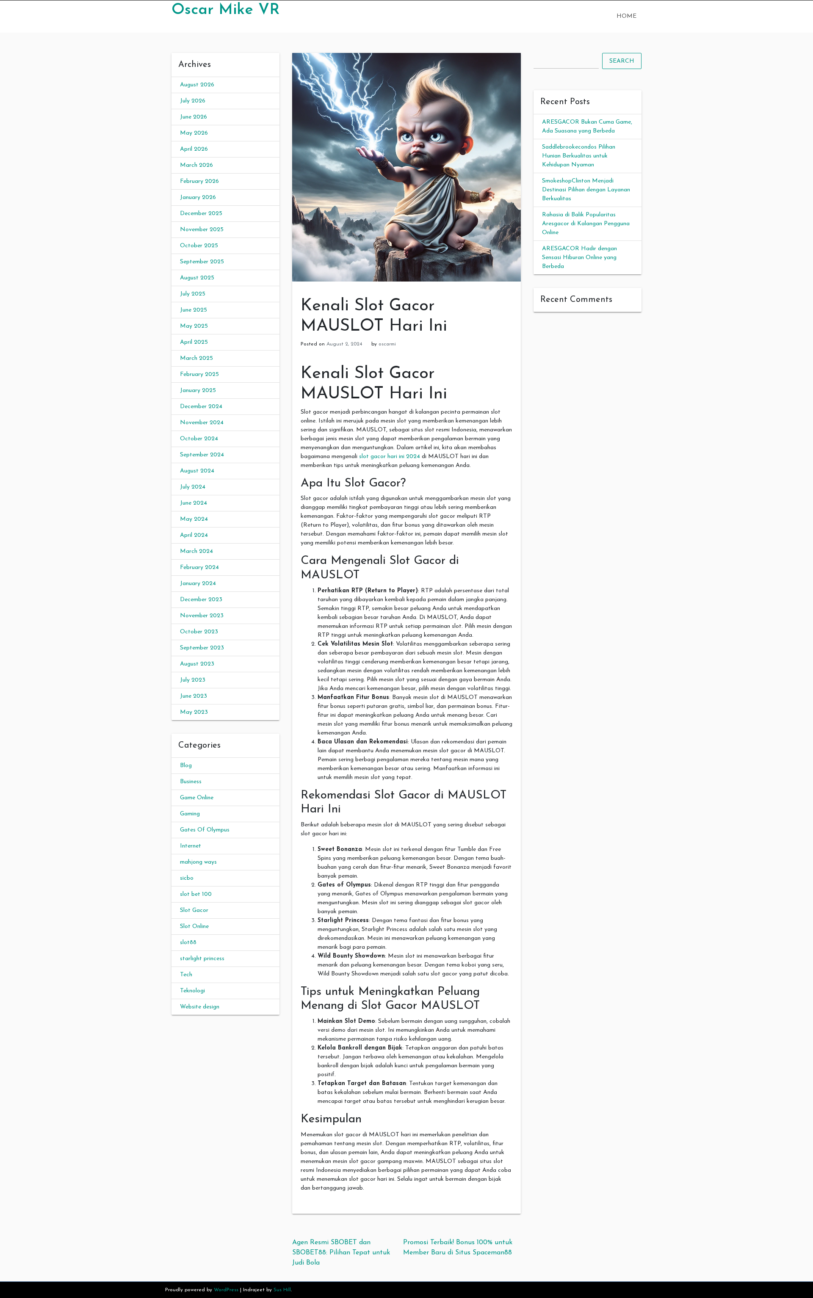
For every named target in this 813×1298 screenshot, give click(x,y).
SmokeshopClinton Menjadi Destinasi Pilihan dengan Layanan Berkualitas (586, 190)
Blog (186, 765)
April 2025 (194, 342)
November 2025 (202, 229)
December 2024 (201, 406)
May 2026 (194, 133)
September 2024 (202, 455)
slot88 (188, 942)
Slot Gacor (194, 910)
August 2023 (197, 664)
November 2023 (202, 616)
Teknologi (192, 991)
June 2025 (193, 310)
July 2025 (192, 294)
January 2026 (198, 197)
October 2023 (199, 632)
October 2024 (199, 439)
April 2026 (194, 149)
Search (621, 61)
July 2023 (192, 680)
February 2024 (199, 567)
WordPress (226, 1289)
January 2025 (198, 390)
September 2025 (202, 262)
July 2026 (192, 101)
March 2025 (196, 358)
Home (626, 16)
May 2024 (194, 519)
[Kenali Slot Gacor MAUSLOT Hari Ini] (406, 167)
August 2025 (197, 278)
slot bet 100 (196, 894)
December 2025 (201, 213)
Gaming (190, 814)
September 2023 (202, 648)
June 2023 (193, 696)
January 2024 (198, 583)
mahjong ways (198, 862)
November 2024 (202, 423)
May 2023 (194, 712)
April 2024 (194, 535)
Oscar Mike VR (225, 10)
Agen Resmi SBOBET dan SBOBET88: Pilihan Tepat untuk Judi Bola (341, 1252)
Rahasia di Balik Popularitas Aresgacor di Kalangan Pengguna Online (586, 224)
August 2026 (197, 85)
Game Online (196, 798)
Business (191, 782)
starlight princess (202, 959)
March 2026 (196, 165)
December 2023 (201, 600)
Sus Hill (282, 1289)
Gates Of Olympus (205, 830)
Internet (190, 846)
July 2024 (192, 487)
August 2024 (197, 471)
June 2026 (193, 117)
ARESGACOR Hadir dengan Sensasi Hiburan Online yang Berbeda (579, 258)
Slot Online (194, 926)
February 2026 (199, 181)
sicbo (187, 878)
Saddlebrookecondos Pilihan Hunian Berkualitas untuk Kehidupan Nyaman (578, 156)
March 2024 (196, 551)
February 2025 (199, 374)
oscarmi (387, 344)
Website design (199, 1007)
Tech (186, 975)
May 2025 (194, 326)
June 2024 (193, 503)
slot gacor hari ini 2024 (389, 456)
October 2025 (199, 246)
